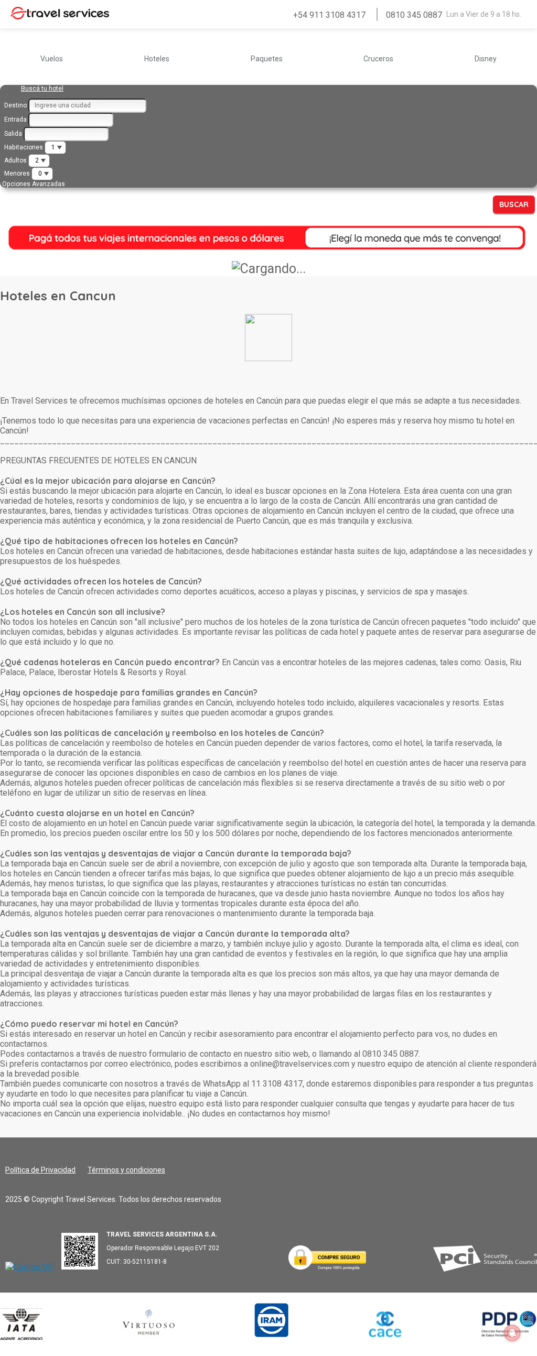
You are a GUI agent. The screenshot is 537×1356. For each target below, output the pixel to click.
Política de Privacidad (40, 1170)
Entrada (15, 119)
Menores (17, 173)
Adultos (15, 160)
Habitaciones (23, 147)
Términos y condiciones (126, 1170)
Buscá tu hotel (42, 88)
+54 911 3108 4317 (329, 15)
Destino (15, 105)
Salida (13, 133)
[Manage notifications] (512, 1333)
